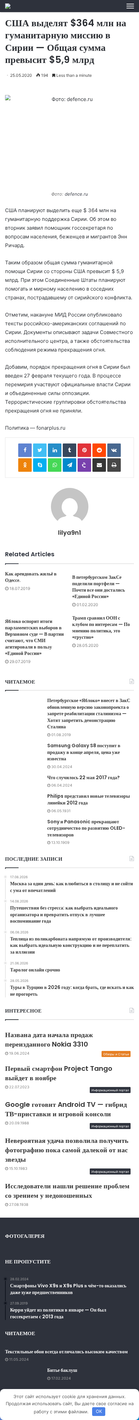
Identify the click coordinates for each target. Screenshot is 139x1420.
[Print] (114, 465)
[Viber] (84, 465)
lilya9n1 (69, 532)
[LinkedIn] (54, 450)
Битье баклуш (62, 1370)
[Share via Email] (99, 465)
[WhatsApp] (54, 465)
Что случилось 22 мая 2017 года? (83, 777)
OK (99, 1411)
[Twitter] (40, 450)
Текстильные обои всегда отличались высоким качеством (66, 1351)
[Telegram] (69, 465)
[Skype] (40, 465)
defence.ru (76, 194)
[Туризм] (7, 6)
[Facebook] (25, 450)
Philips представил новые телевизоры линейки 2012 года (88, 799)
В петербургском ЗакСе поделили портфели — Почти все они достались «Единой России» (98, 587)
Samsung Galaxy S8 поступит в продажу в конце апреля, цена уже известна (83, 752)
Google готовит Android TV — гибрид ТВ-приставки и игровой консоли (66, 1109)
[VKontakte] (114, 450)
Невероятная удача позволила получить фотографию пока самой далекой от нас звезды (67, 1150)
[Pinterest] (84, 450)
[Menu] (130, 6)
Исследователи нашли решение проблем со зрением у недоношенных (67, 1190)
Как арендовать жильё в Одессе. (31, 577)
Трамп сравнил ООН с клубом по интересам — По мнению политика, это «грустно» (101, 627)
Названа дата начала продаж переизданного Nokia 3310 (49, 1039)
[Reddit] (99, 450)
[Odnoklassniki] (25, 465)
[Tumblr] (69, 450)
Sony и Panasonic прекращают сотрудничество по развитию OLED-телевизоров (86, 828)
